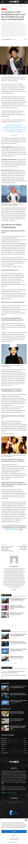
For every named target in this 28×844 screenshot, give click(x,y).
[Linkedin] (19, 43)
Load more (13, 663)
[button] (26, 820)
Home (2, 5)
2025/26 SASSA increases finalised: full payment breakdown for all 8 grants (18, 727)
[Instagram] (12, 589)
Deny (14, 835)
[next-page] (4, 620)
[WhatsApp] (16, 43)
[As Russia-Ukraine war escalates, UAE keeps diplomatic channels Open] (5, 643)
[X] (10, 43)
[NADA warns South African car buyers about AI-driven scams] (5, 658)
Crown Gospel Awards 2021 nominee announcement (22, 548)
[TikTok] (15, 802)
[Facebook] (7, 43)
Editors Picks (7, 5)
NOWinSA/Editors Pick (13, 529)
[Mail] (15, 589)
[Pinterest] (13, 43)
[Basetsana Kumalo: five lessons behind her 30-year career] (5, 615)
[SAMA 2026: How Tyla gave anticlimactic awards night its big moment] (5, 608)
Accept (14, 831)
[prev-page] (2, 620)
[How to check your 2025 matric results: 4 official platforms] (5, 721)
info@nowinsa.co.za (11, 792)
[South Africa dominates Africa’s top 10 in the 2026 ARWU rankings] (5, 600)
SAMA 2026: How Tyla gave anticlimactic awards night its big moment (17, 607)
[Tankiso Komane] (2, 39)
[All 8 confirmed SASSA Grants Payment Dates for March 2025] (5, 714)
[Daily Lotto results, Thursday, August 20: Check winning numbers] (5, 651)
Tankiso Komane (7, 39)
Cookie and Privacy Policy (13, 842)
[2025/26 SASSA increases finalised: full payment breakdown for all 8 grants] (5, 728)
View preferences (14, 839)
